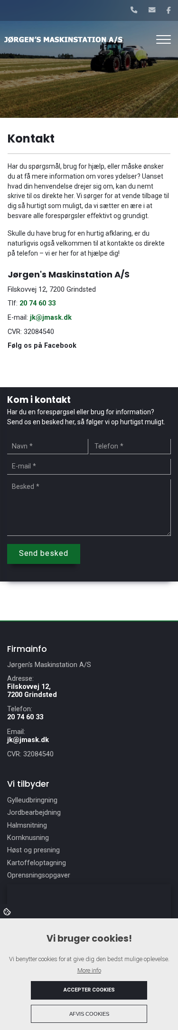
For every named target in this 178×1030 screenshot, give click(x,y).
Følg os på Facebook (42, 346)
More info (89, 970)
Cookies (8, 911)
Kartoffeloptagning (36, 863)
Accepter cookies (89, 990)
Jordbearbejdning (34, 813)
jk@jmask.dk (51, 318)
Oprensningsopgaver (38, 875)
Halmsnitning (27, 825)
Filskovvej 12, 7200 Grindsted (32, 691)
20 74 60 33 (37, 303)
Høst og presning (33, 850)
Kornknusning (28, 838)
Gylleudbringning (32, 800)
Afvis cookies (89, 1014)
